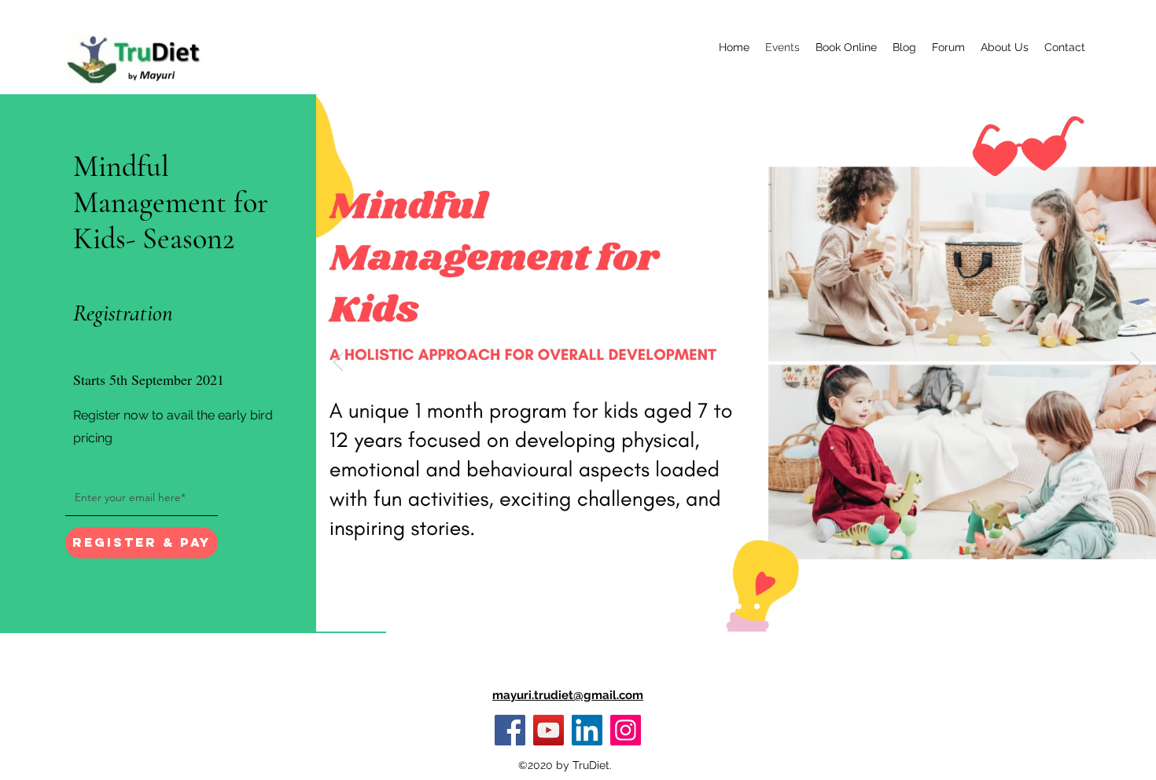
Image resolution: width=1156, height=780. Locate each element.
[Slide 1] (719, 606)
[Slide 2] (739, 607)
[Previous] (338, 363)
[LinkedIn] (587, 730)
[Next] (1136, 363)
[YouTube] (548, 730)
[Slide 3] (757, 607)
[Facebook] (510, 730)
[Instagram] (625, 730)
